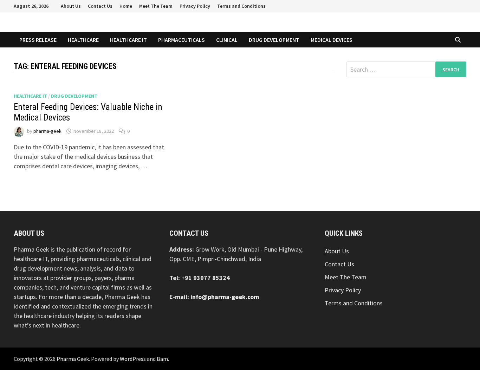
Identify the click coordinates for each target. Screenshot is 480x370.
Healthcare (83, 39)
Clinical (227, 39)
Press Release (38, 39)
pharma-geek (47, 131)
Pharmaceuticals (181, 39)
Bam (162, 358)
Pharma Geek (73, 358)
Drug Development (274, 39)
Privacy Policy (195, 6)
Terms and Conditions (241, 6)
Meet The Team (156, 6)
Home (125, 6)
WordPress (133, 358)
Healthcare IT (128, 39)
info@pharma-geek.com (224, 297)
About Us (71, 6)
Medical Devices (331, 39)
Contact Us (100, 6)
